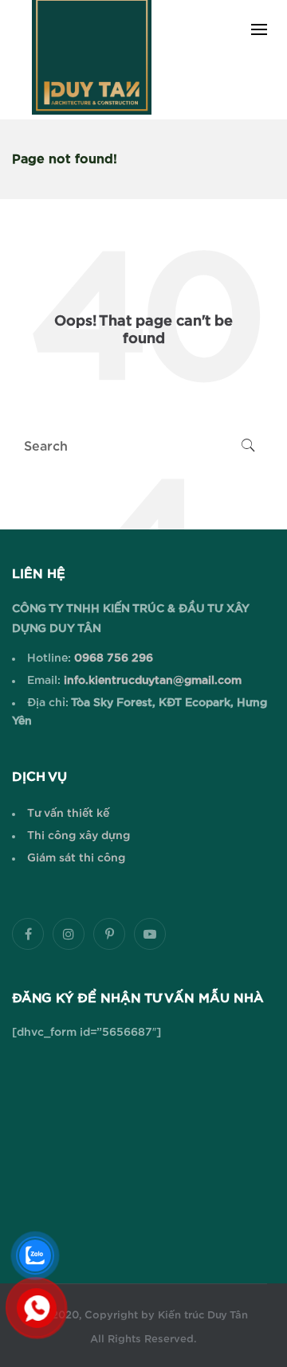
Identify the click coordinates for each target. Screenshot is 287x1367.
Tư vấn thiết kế (68, 813)
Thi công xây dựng (78, 836)
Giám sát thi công (76, 858)
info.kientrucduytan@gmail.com (151, 680)
